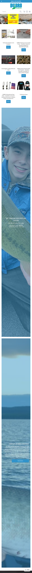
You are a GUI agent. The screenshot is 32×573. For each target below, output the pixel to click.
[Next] (18, 22)
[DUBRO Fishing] (16, 6)
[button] (24, 11)
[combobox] (10, 11)
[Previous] (14, 22)
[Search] (20, 11)
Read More (20, 460)
